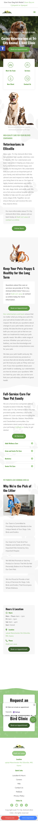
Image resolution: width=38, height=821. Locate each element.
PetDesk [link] (19, 792)
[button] (33, 719)
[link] (2, 48)
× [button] (34, 705)
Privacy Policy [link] (19, 796)
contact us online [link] (12, 220)
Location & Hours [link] (19, 776)
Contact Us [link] (19, 788)
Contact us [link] (19, 427)
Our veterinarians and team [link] (14, 314)
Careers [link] (19, 780)
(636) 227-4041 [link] (22, 217)
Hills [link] (19, 784)
